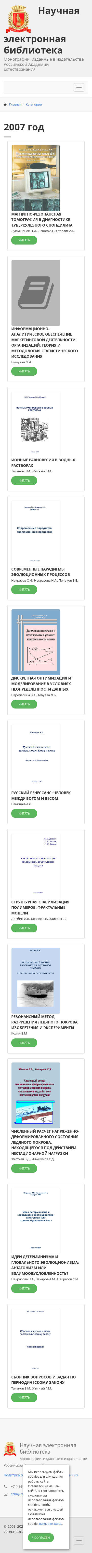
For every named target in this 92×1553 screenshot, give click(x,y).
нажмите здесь (50, 1523)
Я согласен (41, 1538)
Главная (15, 104)
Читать (24, 240)
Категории (34, 104)
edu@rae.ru (20, 1494)
